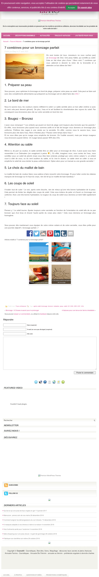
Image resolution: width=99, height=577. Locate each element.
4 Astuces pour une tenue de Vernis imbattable (78, 310)
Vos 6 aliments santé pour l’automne (16, 529)
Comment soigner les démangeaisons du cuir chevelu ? (23, 520)
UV (68, 306)
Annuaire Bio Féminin (38, 553)
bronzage (53, 58)
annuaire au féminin (55, 553)
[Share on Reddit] (43, 233)
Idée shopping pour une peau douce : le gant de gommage (24, 534)
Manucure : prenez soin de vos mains (17, 515)
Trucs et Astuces (62, 35)
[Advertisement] (50, 295)
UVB (75, 306)
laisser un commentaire (22, 314)
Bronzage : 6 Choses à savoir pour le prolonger (22, 310)
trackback (43, 314)
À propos (18, 575)
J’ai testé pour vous (84, 35)
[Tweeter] (36, 233)
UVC (78, 306)
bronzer (50, 306)
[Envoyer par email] (71, 233)
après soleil (37, 306)
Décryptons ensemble (25, 35)
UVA (71, 306)
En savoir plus (85, 7)
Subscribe (13, 485)
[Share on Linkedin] (57, 233)
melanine (56, 306)
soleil (65, 306)
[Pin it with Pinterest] (50, 233)
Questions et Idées (34, 575)
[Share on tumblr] (64, 233)
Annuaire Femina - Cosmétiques (17, 553)
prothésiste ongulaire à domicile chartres (79, 553)
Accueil (6, 35)
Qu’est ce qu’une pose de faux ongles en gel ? (20, 511)
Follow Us (13, 493)
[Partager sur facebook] (30, 233)
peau (61, 306)
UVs (76, 94)
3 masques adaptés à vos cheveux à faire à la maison (22, 524)
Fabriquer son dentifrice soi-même (16, 538)
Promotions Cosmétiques (56, 575)
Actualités (45, 35)
